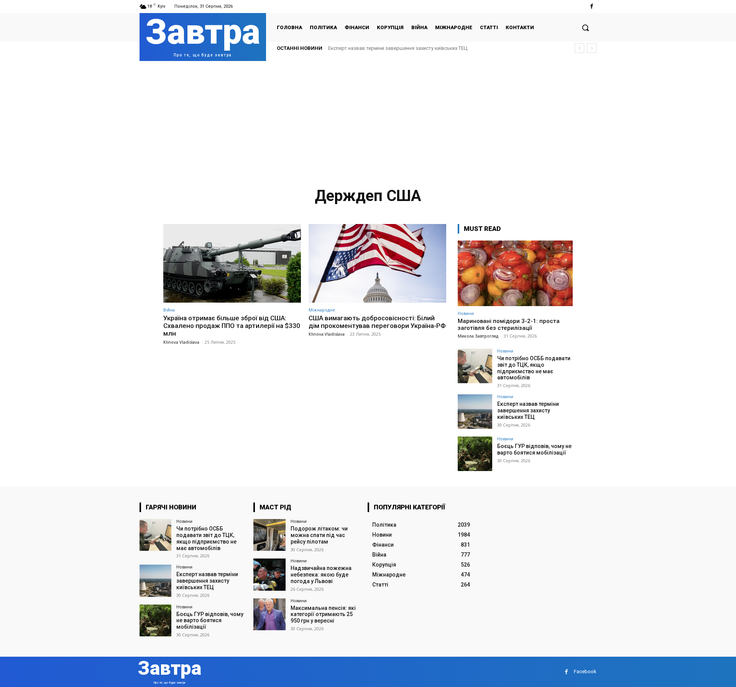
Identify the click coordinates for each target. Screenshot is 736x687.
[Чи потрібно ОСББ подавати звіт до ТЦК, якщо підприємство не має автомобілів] (475, 366)
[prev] (579, 48)
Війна (169, 310)
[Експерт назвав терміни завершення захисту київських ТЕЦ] (475, 411)
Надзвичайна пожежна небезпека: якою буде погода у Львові (321, 574)
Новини (466, 313)
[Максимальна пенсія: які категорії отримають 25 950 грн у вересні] (269, 614)
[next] (591, 48)
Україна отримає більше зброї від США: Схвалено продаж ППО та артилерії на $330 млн (231, 326)
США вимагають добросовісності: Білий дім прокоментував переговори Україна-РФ (377, 321)
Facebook (585, 671)
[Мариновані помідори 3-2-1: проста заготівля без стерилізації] (515, 273)
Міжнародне (322, 310)
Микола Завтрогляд (478, 336)
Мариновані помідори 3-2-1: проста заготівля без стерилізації (509, 324)
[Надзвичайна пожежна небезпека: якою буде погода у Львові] (269, 574)
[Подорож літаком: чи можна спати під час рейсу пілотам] (269, 535)
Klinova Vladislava (181, 342)
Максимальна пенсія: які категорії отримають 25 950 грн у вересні (323, 614)
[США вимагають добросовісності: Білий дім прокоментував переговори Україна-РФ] (377, 263)
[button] (585, 27)
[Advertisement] (368, 118)
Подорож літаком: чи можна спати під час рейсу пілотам (319, 535)
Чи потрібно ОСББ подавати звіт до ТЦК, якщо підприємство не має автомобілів (533, 368)
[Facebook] (591, 6)
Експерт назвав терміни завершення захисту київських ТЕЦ (397, 48)
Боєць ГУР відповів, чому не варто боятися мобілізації (534, 449)
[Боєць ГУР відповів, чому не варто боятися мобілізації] (475, 454)
